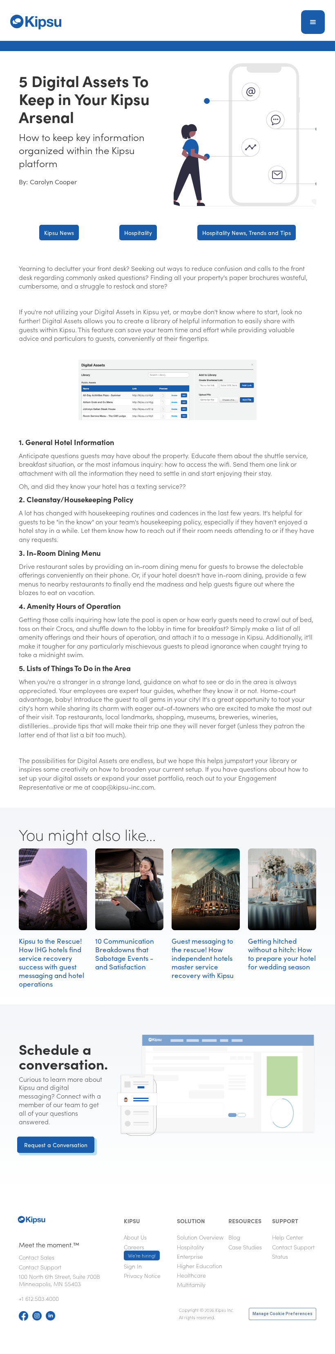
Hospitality (138, 232)
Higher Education (199, 1265)
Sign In (133, 1266)
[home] (35, 22)
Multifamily (191, 1284)
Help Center (287, 1237)
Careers (140, 1251)
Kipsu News (59, 232)
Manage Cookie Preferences (282, 1313)
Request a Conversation (55, 1145)
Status (280, 1256)
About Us (135, 1237)
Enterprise (190, 1256)
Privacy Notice (142, 1275)
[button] (313, 22)
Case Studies (245, 1247)
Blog (234, 1237)
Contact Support (40, 1267)
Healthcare (191, 1275)
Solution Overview (200, 1237)
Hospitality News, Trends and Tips (246, 232)
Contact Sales (36, 1257)
